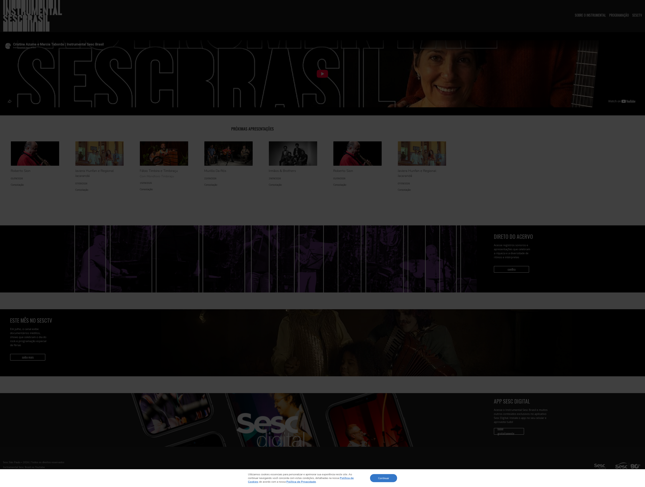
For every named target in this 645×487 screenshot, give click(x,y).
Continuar (383, 478)
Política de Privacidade (301, 482)
